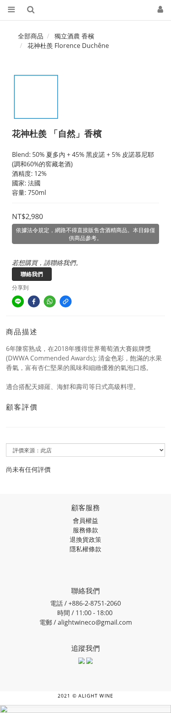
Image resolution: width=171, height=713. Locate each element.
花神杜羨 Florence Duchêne (68, 45)
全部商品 (30, 36)
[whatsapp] (50, 301)
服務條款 (85, 530)
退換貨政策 (85, 539)
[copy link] (66, 301)
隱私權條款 (85, 549)
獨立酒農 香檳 (74, 36)
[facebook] (34, 301)
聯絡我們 (32, 274)
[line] (18, 301)
